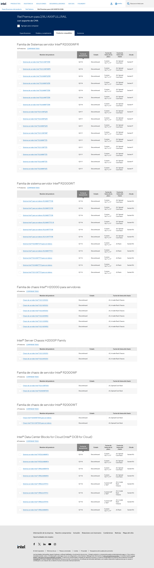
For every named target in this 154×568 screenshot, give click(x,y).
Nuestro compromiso (63, 533)
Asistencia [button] (28, 4)
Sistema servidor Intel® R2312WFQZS (35, 112)
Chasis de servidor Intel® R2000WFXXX (36, 391)
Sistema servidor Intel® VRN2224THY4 (35, 484)
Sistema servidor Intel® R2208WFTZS (35, 154)
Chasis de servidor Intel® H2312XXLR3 (35, 353)
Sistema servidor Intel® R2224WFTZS (35, 162)
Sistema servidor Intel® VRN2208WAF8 (35, 476)
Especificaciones (25, 33)
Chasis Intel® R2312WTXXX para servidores (37, 423)
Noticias (118, 533)
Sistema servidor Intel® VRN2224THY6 (35, 502)
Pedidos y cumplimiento (43, 33)
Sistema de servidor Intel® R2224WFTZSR (36, 97)
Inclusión (76, 533)
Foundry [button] (81, 4)
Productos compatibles (64, 33)
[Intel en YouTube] (50, 544)
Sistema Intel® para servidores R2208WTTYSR (38, 215)
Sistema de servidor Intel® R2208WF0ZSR (36, 83)
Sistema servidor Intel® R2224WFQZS (35, 119)
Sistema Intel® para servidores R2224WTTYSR (38, 230)
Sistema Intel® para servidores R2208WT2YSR (38, 208)
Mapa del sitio (128, 533)
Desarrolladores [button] (57, 4)
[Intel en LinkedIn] (44, 544)
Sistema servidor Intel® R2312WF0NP (35, 133)
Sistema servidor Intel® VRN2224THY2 (35, 493)
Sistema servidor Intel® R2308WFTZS (35, 140)
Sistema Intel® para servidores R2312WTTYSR (38, 237)
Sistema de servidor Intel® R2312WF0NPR (36, 69)
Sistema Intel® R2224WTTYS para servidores (37, 258)
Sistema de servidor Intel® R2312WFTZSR (36, 62)
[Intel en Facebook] (34, 544)
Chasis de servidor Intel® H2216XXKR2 (35, 326)
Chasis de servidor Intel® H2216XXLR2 (35, 305)
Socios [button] (71, 4)
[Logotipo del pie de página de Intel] (21, 547)
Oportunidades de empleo (43, 537)
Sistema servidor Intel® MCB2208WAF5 (36, 454)
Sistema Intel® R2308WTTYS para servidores (37, 265)
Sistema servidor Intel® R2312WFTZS (35, 147)
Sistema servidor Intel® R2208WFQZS (35, 126)
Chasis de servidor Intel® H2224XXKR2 (35, 316)
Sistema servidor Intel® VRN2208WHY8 (36, 469)
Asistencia (80, 33)
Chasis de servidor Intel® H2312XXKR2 (35, 321)
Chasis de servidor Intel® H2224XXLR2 (35, 311)
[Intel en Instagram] (55, 544)
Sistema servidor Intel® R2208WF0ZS (35, 169)
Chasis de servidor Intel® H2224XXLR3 (35, 359)
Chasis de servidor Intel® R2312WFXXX (36, 386)
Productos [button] (15, 4)
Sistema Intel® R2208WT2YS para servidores (37, 244)
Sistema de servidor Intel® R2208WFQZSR (36, 76)
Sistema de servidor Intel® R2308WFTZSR (36, 105)
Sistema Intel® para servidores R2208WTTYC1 (38, 251)
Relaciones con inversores (91, 533)
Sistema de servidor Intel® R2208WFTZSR (36, 90)
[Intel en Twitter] (39, 544)
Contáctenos (108, 533)
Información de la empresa (43, 533)
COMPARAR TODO (33, 48)
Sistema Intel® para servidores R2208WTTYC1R (38, 222)
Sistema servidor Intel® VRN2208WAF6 (35, 510)
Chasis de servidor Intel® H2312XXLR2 (35, 300)
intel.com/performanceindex (111, 556)
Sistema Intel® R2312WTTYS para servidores (37, 272)
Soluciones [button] (41, 4)
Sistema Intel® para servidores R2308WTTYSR (38, 201)
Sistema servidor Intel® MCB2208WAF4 (36, 462)
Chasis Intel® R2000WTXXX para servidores (37, 418)
